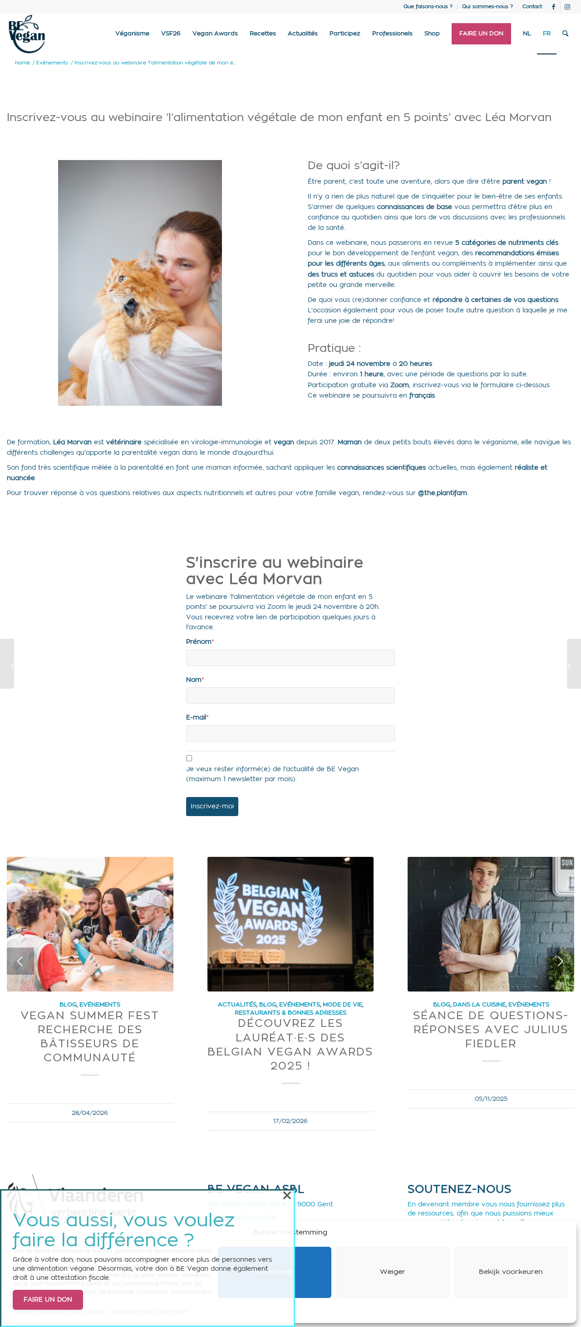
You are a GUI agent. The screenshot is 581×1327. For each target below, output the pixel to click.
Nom (195, 680)
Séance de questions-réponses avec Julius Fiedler (491, 1030)
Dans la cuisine (479, 1004)
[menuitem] (428, 7)
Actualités (237, 1004)
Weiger (392, 1272)
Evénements (99, 1004)
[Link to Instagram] (567, 7)
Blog (68, 1004)
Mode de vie (342, 1004)
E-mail (197, 718)
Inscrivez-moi (212, 806)
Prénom (200, 642)
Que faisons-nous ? (428, 6)
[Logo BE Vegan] (27, 34)
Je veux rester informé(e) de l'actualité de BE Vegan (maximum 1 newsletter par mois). (272, 774)
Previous (20, 961)
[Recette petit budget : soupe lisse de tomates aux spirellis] (574, 664)
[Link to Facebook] (553, 7)
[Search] (565, 34)
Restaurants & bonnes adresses (290, 1013)
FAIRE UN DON (48, 1300)
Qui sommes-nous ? (487, 6)
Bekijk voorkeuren (511, 1272)
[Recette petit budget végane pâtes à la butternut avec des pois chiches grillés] (7, 664)
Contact (532, 6)
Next (560, 961)
